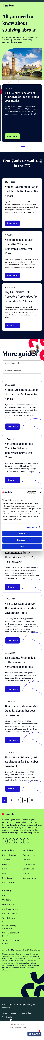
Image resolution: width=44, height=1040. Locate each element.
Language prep (29, 864)
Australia (6, 859)
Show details (32, 527)
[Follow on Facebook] (12, 841)
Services (26, 859)
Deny (22, 546)
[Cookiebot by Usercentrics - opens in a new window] (27, 492)
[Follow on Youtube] (19, 841)
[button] (15, 146)
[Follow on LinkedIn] (5, 841)
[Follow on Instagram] (26, 841)
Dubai (4, 869)
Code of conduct (9, 913)
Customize (21, 540)
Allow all (22, 533)
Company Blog (29, 878)
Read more (12, 136)
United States (8, 882)
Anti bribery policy (10, 909)
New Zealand (8, 878)
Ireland (5, 873)
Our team (6, 900)
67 (32, 800)
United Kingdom (9, 855)
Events (26, 873)
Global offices (8, 904)
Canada (5, 864)
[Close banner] (41, 492)
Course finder (29, 855)
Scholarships (28, 869)
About (5, 895)
